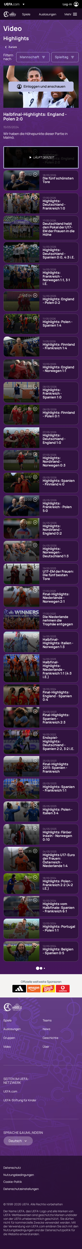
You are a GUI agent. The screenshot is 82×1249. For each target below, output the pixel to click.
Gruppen (9, 1038)
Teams (47, 1020)
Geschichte (50, 1038)
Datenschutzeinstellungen (21, 1189)
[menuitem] (26, 14)
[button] (70, 14)
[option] (41, 157)
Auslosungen (12, 1029)
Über (46, 1047)
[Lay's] (48, 988)
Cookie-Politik (12, 1182)
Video (7, 1047)
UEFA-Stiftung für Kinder (19, 1100)
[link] (26, 14)
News (46, 1029)
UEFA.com (10, 1091)
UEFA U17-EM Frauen (9, 14)
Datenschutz (12, 1168)
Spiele (7, 1020)
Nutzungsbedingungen (18, 1175)
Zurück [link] (12, 47)
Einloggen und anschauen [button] (44, 86)
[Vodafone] (63, 988)
